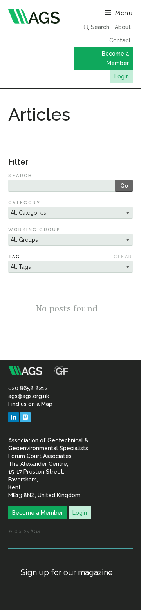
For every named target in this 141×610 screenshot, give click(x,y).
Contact (120, 40)
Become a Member (115, 58)
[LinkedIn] (13, 417)
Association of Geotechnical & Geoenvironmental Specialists (37, 16)
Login (121, 76)
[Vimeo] (25, 417)
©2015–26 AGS (24, 532)
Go (124, 186)
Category (24, 202)
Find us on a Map (30, 404)
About (123, 27)
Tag (14, 256)
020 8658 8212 (28, 388)
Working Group (34, 229)
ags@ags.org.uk (28, 396)
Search (99, 27)
